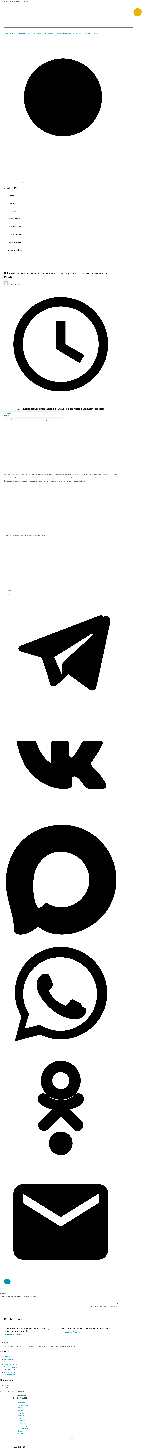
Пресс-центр (22, 1426)
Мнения (21, 1413)
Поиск (27, 1)
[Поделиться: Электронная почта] (61, 1278)
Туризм (20, 1408)
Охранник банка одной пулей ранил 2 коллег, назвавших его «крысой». (26, 1330)
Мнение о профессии (76, 33)
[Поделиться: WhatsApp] (61, 1050)
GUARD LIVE (11, 187)
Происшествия (23, 1421)
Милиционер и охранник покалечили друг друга (86, 1328)
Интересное (10, 33)
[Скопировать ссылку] (7, 1281)
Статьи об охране (36, 33)
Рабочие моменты (62, 33)
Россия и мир (23, 1405)
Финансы (21, 1410)
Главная (11, 195)
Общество (21, 1423)
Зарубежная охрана (22, 33)
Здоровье (21, 1415)
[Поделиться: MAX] (61, 936)
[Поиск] (72, 177)
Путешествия (23, 1428)
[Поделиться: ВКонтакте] (61, 822)
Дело (20, 1418)
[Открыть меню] (72, 180)
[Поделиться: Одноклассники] (61, 1164)
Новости (3, 33)
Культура (21, 1434)
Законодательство (91, 33)
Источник (7, 590)
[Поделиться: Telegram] (61, 708)
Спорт (20, 1431)
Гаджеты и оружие (49, 33)
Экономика (21, 1403)
